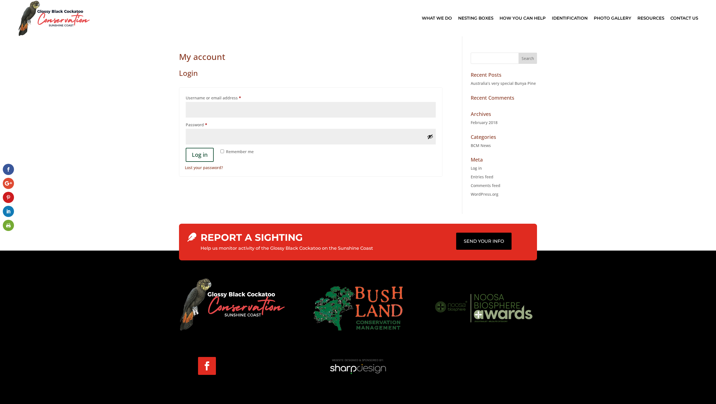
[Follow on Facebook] (207, 366)
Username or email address (222, 98)
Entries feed (482, 176)
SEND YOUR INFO (484, 241)
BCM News (481, 145)
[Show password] (430, 137)
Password (205, 124)
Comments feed (485, 185)
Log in (200, 154)
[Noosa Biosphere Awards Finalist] (484, 323)
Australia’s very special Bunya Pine (503, 83)
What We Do (437, 18)
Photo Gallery (612, 18)
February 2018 (484, 122)
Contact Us (684, 18)
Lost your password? (204, 167)
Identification (570, 18)
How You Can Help (523, 18)
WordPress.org (484, 194)
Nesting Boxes (475, 18)
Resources (650, 18)
